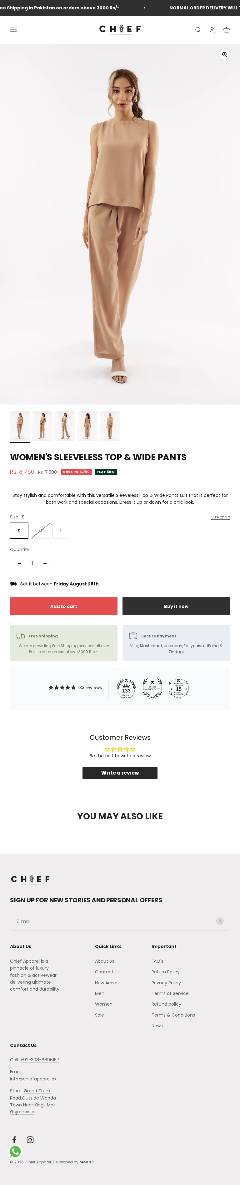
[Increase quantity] (45, 563)
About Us (104, 961)
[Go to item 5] (110, 427)
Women (103, 1004)
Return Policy (166, 972)
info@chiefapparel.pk (33, 1079)
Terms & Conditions (173, 1015)
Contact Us (107, 972)
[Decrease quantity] (19, 563)
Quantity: (20, 549)
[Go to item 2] (42, 427)
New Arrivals (108, 983)
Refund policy (166, 1004)
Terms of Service (170, 993)
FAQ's (157, 961)
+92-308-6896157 (39, 1060)
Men (99, 993)
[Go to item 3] (65, 427)
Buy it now (176, 606)
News (157, 1026)
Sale (99, 1015)
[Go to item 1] (20, 427)
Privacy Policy (166, 983)
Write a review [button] (120, 772)
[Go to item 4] (88, 427)
